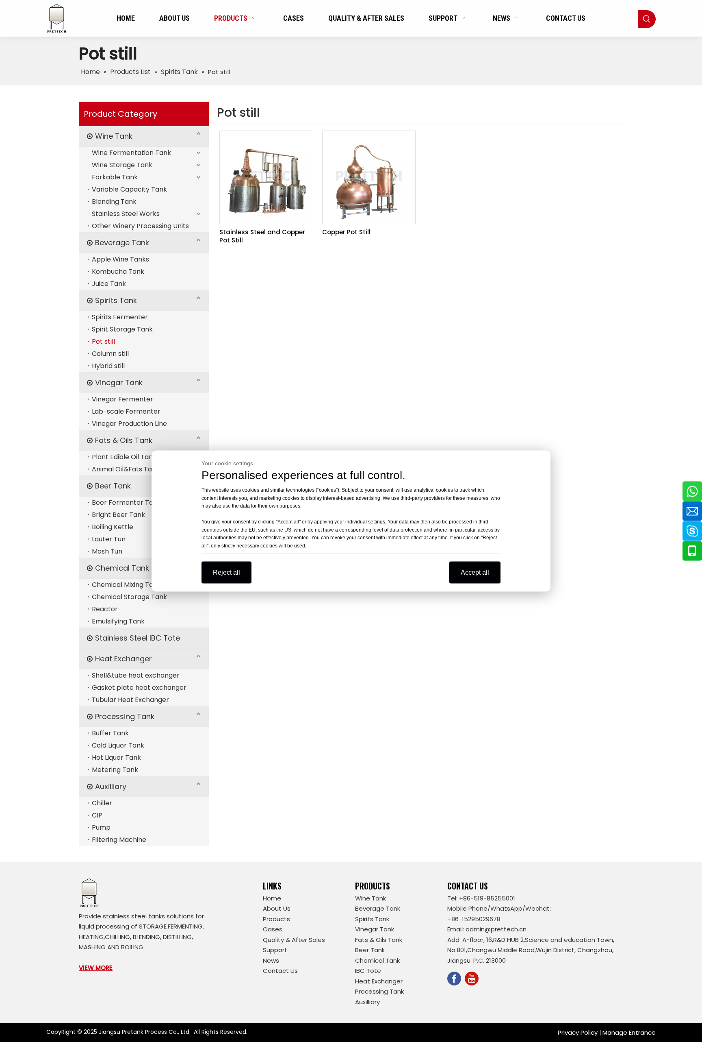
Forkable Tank (115, 177)
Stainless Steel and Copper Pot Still (262, 236)
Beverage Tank (122, 243)
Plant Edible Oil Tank (124, 457)
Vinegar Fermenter (122, 399)
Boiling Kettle (112, 527)
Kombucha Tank (118, 271)
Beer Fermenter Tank (126, 502)
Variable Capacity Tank (129, 189)
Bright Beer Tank (118, 514)
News (271, 960)
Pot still (103, 341)
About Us (276, 908)
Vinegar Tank (119, 382)
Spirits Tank (116, 300)
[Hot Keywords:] (647, 19)
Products (276, 919)
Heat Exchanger (123, 659)
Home (272, 898)
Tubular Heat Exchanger (130, 699)
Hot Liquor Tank (116, 757)
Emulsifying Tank (118, 621)
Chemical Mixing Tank (126, 584)
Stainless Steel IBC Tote (137, 638)
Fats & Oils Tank (123, 440)
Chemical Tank (122, 568)
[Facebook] (454, 978)
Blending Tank (114, 201)
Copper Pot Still (346, 232)
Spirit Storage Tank (122, 329)
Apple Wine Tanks (120, 259)
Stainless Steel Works (126, 213)
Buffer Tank (110, 733)
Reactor (105, 609)
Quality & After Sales (294, 939)
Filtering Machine (119, 839)
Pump (101, 827)
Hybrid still (108, 366)
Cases (272, 929)
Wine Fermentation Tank (131, 152)
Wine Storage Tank (122, 165)
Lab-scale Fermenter (126, 411)
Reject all (226, 572)
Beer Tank (113, 486)
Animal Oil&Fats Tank (126, 469)
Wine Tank (113, 136)
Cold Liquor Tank (118, 745)
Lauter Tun (109, 539)
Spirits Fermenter (120, 317)
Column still (110, 353)
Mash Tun (107, 551)
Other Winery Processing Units (140, 226)
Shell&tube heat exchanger (136, 675)
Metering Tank (115, 769)
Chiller (102, 803)
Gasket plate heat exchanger (139, 687)
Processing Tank (124, 716)
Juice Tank (109, 283)
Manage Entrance (629, 1032)
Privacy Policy (578, 1032)
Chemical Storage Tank (129, 597)
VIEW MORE (96, 968)
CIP (97, 815)
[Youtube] (472, 978)
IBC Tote (368, 970)
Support (275, 950)
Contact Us (280, 970)
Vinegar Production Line (129, 423)
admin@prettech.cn (496, 929)
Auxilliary (110, 786)
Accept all (475, 572)
